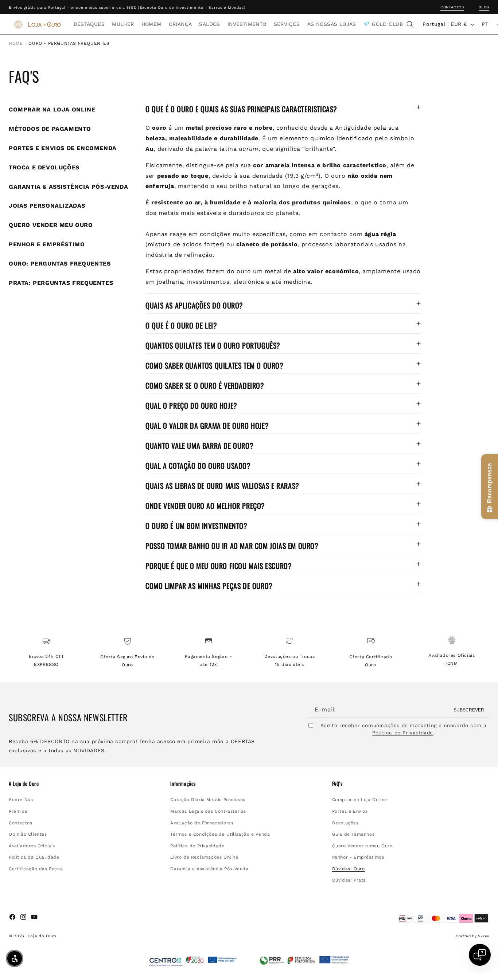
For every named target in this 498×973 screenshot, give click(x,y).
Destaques (89, 24)
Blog (484, 7)
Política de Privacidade (402, 732)
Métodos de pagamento (50, 128)
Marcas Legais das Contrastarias (208, 810)
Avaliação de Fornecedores (201, 822)
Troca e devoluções (44, 167)
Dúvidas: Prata (349, 880)
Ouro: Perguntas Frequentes (60, 263)
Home (16, 43)
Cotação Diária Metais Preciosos (207, 799)
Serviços (287, 24)
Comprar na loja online (52, 109)
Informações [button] (183, 783)
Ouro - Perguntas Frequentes (68, 43)
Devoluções (345, 822)
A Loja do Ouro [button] (24, 783)
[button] (89, 24)
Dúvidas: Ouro (348, 868)
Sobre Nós (21, 799)
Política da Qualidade (34, 857)
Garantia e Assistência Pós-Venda (209, 868)
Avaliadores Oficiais (32, 845)
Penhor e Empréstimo (47, 244)
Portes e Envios (350, 810)
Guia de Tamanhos (353, 833)
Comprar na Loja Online (359, 799)
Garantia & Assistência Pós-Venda (68, 186)
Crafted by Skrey (472, 936)
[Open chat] (480, 955)
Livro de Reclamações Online (204, 857)
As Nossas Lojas (331, 24)
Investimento (246, 24)
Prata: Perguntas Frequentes (61, 282)
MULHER (123, 24)
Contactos (452, 7)
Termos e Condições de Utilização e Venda (220, 833)
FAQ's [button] (337, 783)
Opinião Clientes (28, 833)
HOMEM (151, 24)
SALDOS (209, 24)
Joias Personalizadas (47, 205)
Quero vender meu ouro (51, 224)
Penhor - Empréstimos (358, 857)
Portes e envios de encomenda (63, 148)
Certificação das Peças (35, 868)
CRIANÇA (180, 24)
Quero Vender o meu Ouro (362, 845)
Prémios (18, 810)
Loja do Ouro (42, 936)
